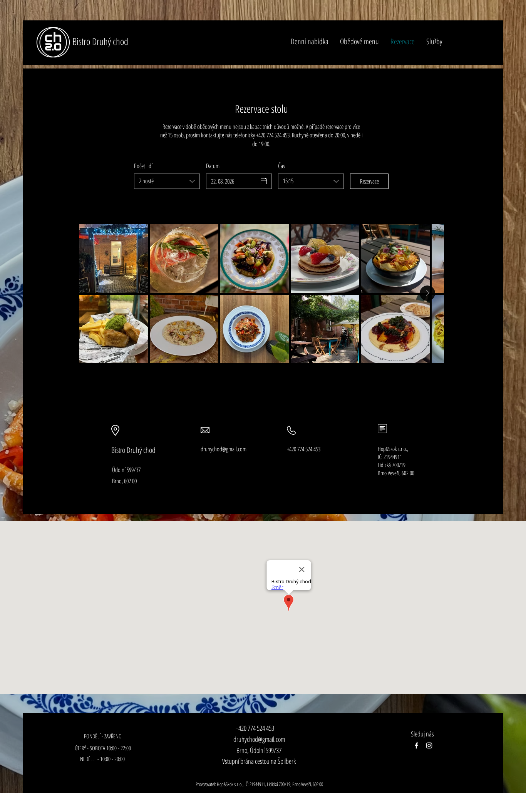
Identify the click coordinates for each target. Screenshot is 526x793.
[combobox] (167, 181)
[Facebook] (416, 745)
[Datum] (263, 181)
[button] (434, 41)
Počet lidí (143, 166)
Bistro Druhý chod (100, 41)
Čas (281, 166)
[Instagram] (429, 745)
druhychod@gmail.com (259, 739)
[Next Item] (427, 293)
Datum (212, 166)
